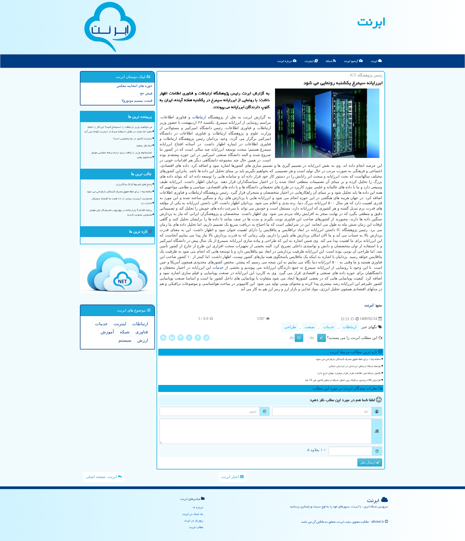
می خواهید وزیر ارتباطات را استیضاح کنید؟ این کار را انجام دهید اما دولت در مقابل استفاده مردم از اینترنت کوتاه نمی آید (118, 129)
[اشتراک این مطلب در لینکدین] (172, 337)
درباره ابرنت (285, 61)
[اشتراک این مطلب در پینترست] (180, 337)
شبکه (329, 61)
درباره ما (198, 507)
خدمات (218, 268)
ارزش (142, 340)
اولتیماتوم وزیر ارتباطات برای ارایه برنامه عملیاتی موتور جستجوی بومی (121, 155)
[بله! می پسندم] (321, 338)
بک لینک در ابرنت (192, 514)
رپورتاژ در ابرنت (193, 520)
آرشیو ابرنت (351, 61)
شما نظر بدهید (144, 145)
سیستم (124, 340)
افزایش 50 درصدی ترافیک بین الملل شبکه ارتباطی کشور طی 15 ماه (343, 380)
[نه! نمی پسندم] (299, 338)
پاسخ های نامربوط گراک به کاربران (134, 184)
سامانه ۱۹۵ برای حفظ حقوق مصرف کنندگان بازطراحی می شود (348, 359)
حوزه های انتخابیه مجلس (134, 86)
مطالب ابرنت (196, 527)
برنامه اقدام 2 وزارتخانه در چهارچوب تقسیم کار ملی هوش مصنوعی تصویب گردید (120, 212)
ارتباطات (199, 117)
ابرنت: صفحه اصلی (102, 477)
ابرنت (371, 21)
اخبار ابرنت (230, 477)
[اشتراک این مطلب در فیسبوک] (198, 337)
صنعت (224, 273)
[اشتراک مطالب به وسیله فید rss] (163, 337)
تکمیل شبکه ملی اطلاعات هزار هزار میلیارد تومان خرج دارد (349, 373)
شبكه (124, 332)
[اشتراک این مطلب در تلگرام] (206, 337)
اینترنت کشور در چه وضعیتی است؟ (132, 138)
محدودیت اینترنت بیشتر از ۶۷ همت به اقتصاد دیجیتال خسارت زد (122, 201)
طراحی (290, 327)
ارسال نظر (368, 462)
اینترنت (309, 61)
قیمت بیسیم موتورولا (137, 100)
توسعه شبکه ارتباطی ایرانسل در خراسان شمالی (355, 366)
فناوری (141, 332)
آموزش (107, 332)
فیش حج (146, 93)
